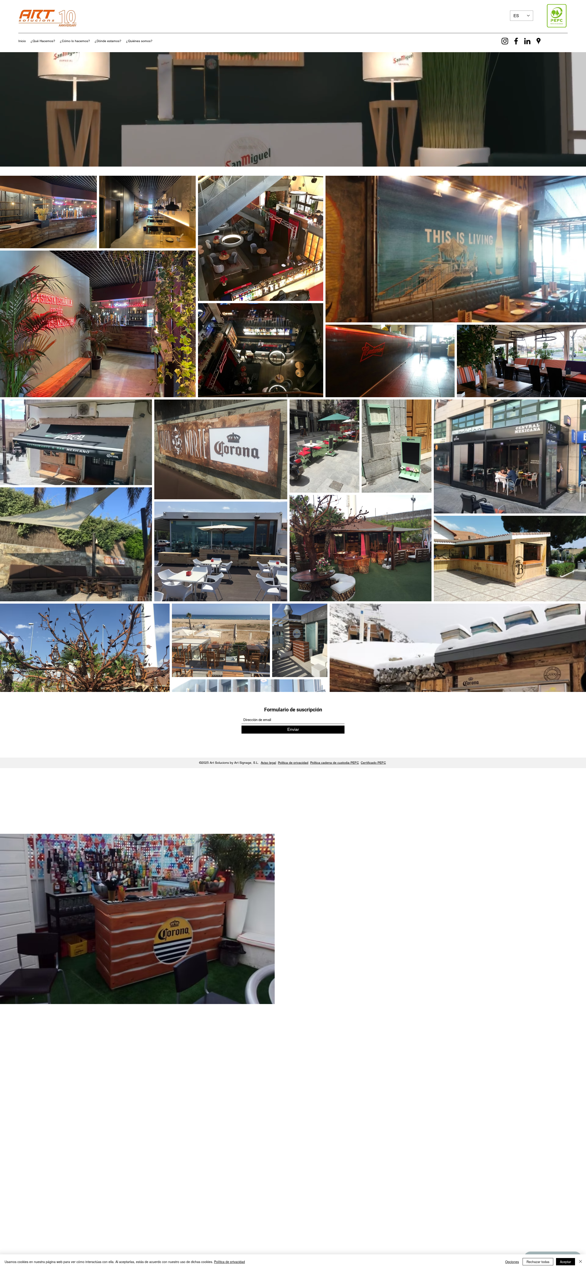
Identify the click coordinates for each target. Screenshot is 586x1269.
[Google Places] (538, 41)
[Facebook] (516, 41)
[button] (42, 41)
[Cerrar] (580, 1261)
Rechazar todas (537, 1261)
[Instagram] (504, 41)
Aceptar (565, 1261)
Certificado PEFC (373, 762)
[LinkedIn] (527, 41)
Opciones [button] (512, 1261)
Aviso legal (268, 762)
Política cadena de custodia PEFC (334, 762)
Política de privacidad (293, 762)
